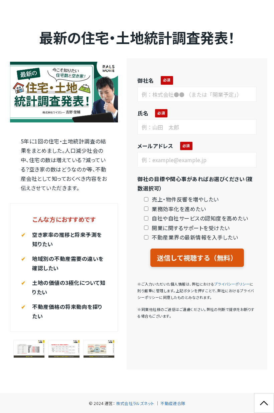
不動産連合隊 (172, 403)
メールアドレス (155, 146)
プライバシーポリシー (232, 284)
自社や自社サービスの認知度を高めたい (200, 218)
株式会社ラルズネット (135, 403)
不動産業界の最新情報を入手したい (195, 237)
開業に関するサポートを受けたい (191, 228)
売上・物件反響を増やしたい (185, 199)
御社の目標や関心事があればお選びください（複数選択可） (195, 183)
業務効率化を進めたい (179, 209)
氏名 (142, 113)
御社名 (145, 80)
